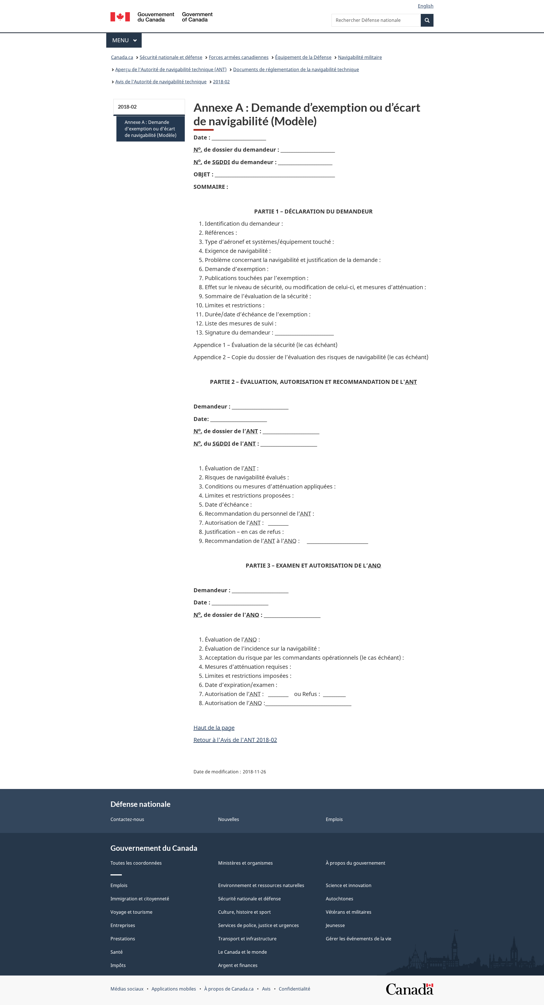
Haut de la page (214, 727)
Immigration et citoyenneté (139, 899)
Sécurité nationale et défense (171, 57)
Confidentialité (294, 989)
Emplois (334, 819)
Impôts (118, 965)
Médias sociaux (126, 989)
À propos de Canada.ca (229, 989)
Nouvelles (228, 819)
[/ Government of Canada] (161, 17)
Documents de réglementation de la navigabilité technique (296, 69)
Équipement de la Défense (303, 57)
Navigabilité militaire (360, 57)
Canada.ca (122, 57)
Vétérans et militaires (348, 912)
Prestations (122, 939)
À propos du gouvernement (355, 863)
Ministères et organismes (245, 863)
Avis (266, 989)
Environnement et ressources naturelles (261, 885)
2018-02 (221, 82)
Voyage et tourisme (131, 912)
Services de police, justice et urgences (258, 925)
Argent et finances (238, 965)
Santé (116, 952)
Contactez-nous (127, 819)
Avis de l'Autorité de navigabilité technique (161, 82)
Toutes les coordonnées (136, 863)
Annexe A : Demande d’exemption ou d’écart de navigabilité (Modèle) (151, 128)
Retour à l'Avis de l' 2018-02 (235, 740)
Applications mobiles (174, 989)
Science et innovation (348, 885)
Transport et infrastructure (247, 939)
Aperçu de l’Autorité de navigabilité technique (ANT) (171, 69)
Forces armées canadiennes (239, 57)
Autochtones (339, 899)
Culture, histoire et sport (244, 912)
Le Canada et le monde (242, 952)
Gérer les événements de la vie (358, 939)
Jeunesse (335, 925)
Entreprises (122, 925)
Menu (127, 40)
